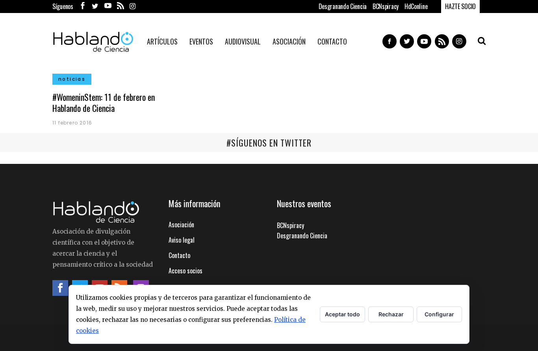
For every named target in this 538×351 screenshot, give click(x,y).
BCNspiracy (386, 6)
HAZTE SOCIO (460, 6)
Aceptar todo (342, 314)
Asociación (181, 224)
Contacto (179, 255)
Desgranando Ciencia (343, 6)
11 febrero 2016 (72, 122)
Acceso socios (185, 270)
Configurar (439, 314)
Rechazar (391, 314)
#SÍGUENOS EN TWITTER (269, 142)
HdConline (415, 6)
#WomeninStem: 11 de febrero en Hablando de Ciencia (103, 102)
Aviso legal (182, 240)
